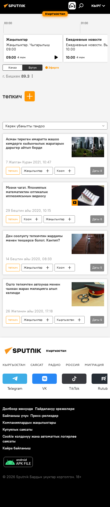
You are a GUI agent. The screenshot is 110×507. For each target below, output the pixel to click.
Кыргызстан (65, 320)
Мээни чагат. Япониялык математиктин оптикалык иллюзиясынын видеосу (27, 191)
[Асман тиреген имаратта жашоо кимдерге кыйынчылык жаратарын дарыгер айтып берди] (88, 147)
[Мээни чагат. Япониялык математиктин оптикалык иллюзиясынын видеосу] (88, 195)
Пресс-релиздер (44, 415)
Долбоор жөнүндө (18, 408)
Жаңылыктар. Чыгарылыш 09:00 (28, 47)
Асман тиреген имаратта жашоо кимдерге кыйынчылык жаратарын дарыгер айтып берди (35, 143)
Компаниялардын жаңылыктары (29, 422)
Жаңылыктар (33, 171)
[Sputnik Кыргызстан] (15, 7)
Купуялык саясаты (17, 429)
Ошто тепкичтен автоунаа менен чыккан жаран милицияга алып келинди (33, 288)
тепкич (12, 96)
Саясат (36, 364)
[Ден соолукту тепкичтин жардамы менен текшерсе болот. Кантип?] (88, 244)
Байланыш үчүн (15, 415)
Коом (60, 171)
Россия (73, 364)
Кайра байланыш (17, 448)
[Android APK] (18, 462)
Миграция (94, 364)
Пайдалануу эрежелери (54, 408)
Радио (54, 364)
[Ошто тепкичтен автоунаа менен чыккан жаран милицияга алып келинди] (88, 294)
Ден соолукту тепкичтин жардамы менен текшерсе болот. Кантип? (34, 238)
